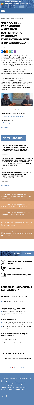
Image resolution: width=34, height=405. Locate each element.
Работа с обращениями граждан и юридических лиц (14, 334)
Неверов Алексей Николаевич (13, 116)
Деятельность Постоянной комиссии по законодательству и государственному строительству (16, 196)
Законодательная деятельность (14, 296)
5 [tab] (18, 367)
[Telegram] (12, 51)
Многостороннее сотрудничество (13, 311)
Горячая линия (14, 268)
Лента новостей (19, 18)
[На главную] (2, 4)
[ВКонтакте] (2, 51)
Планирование (7, 299)
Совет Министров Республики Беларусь (16, 358)
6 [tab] (19, 367)
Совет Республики (17, 2)
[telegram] (5, 396)
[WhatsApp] (10, 51)
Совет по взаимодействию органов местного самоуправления (17, 327)
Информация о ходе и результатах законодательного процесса (13, 302)
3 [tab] (18, 109)
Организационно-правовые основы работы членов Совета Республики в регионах (17, 323)
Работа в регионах (9, 123)
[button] (3, 10)
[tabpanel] (17, 100)
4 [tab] (16, 367)
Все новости (5, 127)
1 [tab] (15, 109)
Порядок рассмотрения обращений (14, 342)
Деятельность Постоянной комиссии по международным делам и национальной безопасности (16, 233)
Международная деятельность (13, 309)
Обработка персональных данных (19, 263)
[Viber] (15, 51)
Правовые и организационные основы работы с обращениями (15, 338)
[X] (4, 51)
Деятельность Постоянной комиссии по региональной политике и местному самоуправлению (16, 224)
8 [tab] (23, 367)
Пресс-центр (10, 18)
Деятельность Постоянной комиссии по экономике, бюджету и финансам (16, 205)
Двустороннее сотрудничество (12, 314)
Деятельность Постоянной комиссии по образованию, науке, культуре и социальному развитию (16, 214)
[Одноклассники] (7, 51)
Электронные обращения (19, 275)
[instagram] (2, 396)
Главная (3, 18)
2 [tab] (17, 109)
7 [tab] (21, 367)
